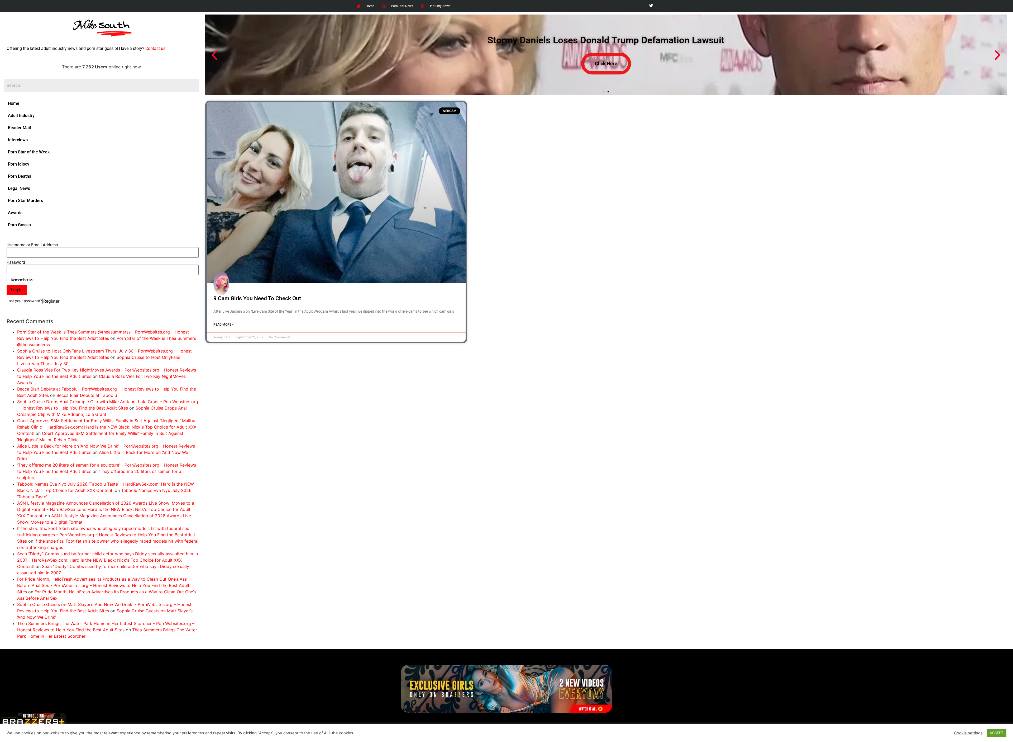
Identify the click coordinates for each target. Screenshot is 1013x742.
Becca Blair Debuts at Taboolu (86, 395)
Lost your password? (24, 301)
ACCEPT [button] (996, 733)
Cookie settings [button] (968, 733)
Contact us (155, 48)
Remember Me (22, 280)
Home (13, 103)
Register (51, 301)
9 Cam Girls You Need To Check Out (257, 298)
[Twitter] (651, 6)
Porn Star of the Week (29, 151)
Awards (15, 212)
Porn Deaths (19, 176)
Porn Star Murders (25, 200)
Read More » (223, 324)
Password (16, 262)
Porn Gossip (19, 224)
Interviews (18, 139)
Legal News (19, 188)
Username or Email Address (32, 245)
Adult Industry (21, 115)
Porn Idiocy (18, 164)
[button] (214, 55)
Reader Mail (19, 127)
